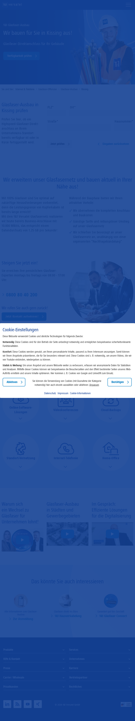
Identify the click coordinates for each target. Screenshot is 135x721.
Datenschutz (50, 393)
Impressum (63, 393)
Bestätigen (117, 382)
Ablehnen (12, 382)
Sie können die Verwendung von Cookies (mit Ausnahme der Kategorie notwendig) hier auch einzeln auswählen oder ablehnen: (66, 382)
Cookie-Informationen (80, 393)
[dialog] (67, 360)
